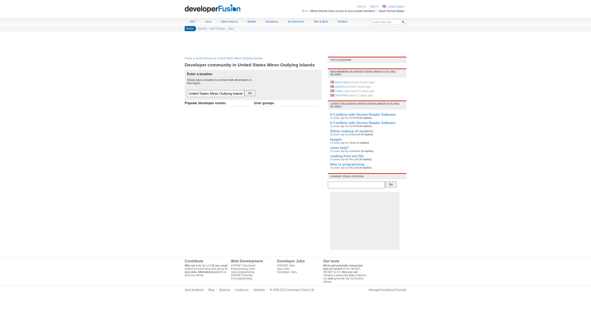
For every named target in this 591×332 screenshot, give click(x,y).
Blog (211, 289)
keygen (336, 139)
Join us (361, 6)
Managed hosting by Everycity (387, 289)
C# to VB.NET (351, 268)
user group (217, 268)
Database (271, 21)
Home (190, 28)
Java (208, 21)
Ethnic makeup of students (351, 131)
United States (396, 6)
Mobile (251, 21)
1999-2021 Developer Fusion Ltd (293, 289)
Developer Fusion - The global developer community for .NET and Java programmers (224, 8)
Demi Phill (341, 95)
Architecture (296, 21)
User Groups (217, 28)
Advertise (259, 289)
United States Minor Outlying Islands (239, 58)
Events (202, 28)
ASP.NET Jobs (286, 265)
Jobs (231, 28)
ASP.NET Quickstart (243, 265)
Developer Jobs (287, 272)
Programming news (243, 268)
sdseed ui (341, 86)
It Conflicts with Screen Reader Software (363, 114)
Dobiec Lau (342, 91)
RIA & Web (321, 21)
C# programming (241, 278)
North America (205, 58)
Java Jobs (283, 268)
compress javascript (335, 275)
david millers (342, 82)
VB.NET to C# (332, 272)
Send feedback (194, 289)
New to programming (347, 164)
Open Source (229, 21)
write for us (202, 265)
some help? (339, 148)
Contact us (241, 289)
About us (224, 289)
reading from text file (347, 156)
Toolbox (342, 21)
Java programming (242, 272)
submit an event (195, 268)
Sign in (374, 6)
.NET (192, 21)
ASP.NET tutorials (242, 275)
